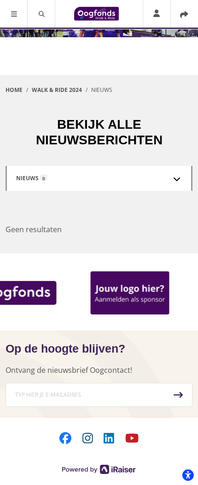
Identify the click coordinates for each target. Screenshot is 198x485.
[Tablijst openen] (176, 179)
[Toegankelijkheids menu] (187, 474)
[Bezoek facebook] (65, 437)
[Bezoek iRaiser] (99, 468)
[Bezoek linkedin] (109, 437)
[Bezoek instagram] (87, 437)
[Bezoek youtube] (132, 437)
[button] (14, 14)
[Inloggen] (156, 14)
